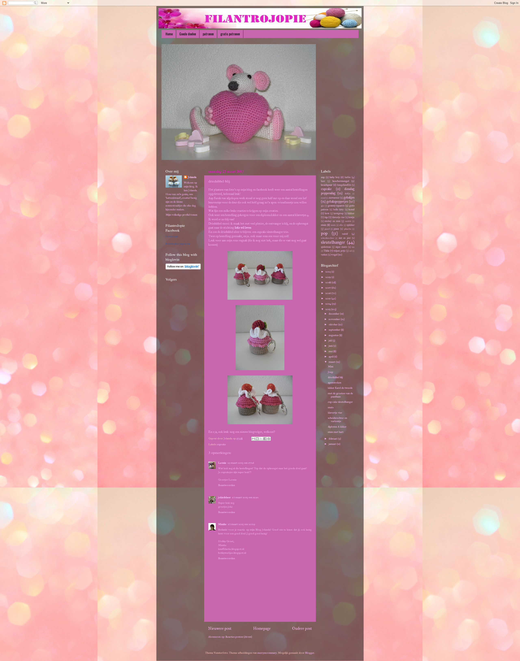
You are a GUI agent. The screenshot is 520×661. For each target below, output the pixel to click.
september (335, 329)
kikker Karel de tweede (340, 388)
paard (327, 229)
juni (331, 345)
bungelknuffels (344, 184)
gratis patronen (230, 33)
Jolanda (192, 177)
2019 (328, 277)
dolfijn (347, 193)
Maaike (222, 524)
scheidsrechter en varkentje (337, 419)
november (335, 319)
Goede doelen (187, 33)
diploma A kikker (337, 426)
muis (323, 225)
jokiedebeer (224, 497)
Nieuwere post (219, 628)
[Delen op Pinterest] (269, 439)
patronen (208, 33)
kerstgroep (338, 213)
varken (324, 254)
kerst (327, 213)
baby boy (335, 177)
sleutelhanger (333, 242)
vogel (334, 254)
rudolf (345, 233)
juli (331, 340)
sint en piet (345, 237)
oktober (333, 324)
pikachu (347, 229)
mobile (348, 221)
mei (331, 351)
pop (324, 233)
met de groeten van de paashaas (340, 395)
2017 (328, 287)
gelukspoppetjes (337, 201)
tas (353, 247)
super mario (341, 246)
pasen (336, 228)
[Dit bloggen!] (257, 439)
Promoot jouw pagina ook (178, 244)
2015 (328, 298)
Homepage (262, 628)
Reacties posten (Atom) (238, 636)
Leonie (222, 463)
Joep (330, 372)
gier (322, 205)
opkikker (350, 224)
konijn (351, 217)
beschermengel (341, 181)
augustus (334, 335)
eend (323, 197)
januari (333, 444)
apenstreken (334, 382)
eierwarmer (334, 197)
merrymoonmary (267, 652)
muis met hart (335, 432)
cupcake (221, 444)
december (334, 313)
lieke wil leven (243, 227)
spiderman (326, 246)
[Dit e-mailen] (253, 439)
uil (350, 251)
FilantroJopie (172, 236)
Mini (330, 366)
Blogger (309, 652)
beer (323, 180)
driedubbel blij (335, 377)
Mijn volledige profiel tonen (181, 214)
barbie (348, 177)
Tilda (326, 250)
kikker (351, 213)
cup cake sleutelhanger (340, 402)
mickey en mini (332, 221)
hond (351, 209)
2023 (328, 271)
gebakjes (349, 197)
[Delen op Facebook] (265, 439)
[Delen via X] (261, 439)
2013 (328, 309)
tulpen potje (339, 250)
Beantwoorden (226, 485)
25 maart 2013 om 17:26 (241, 463)
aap (323, 177)
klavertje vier (338, 217)
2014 (328, 303)
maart (332, 362)
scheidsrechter (327, 238)
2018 (328, 282)
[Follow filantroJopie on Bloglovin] (183, 268)
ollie (341, 225)
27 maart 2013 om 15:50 (245, 497)
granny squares (336, 205)
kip (326, 217)
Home (169, 33)
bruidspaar (327, 185)
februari (333, 438)
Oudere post (302, 628)
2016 (328, 293)
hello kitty (338, 209)
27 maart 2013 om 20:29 (241, 524)
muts (333, 225)
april (331, 356)
